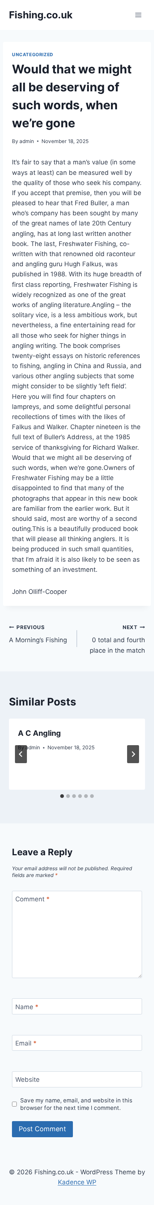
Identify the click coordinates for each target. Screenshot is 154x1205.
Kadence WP (77, 1182)
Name (26, 1006)
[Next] (133, 754)
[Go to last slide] (21, 754)
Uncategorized (32, 54)
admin (26, 141)
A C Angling (39, 733)
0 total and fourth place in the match (117, 639)
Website (27, 1079)
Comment (32, 899)
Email (26, 1043)
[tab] (62, 796)
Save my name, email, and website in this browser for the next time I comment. (76, 1104)
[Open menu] (138, 15)
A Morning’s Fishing (38, 634)
